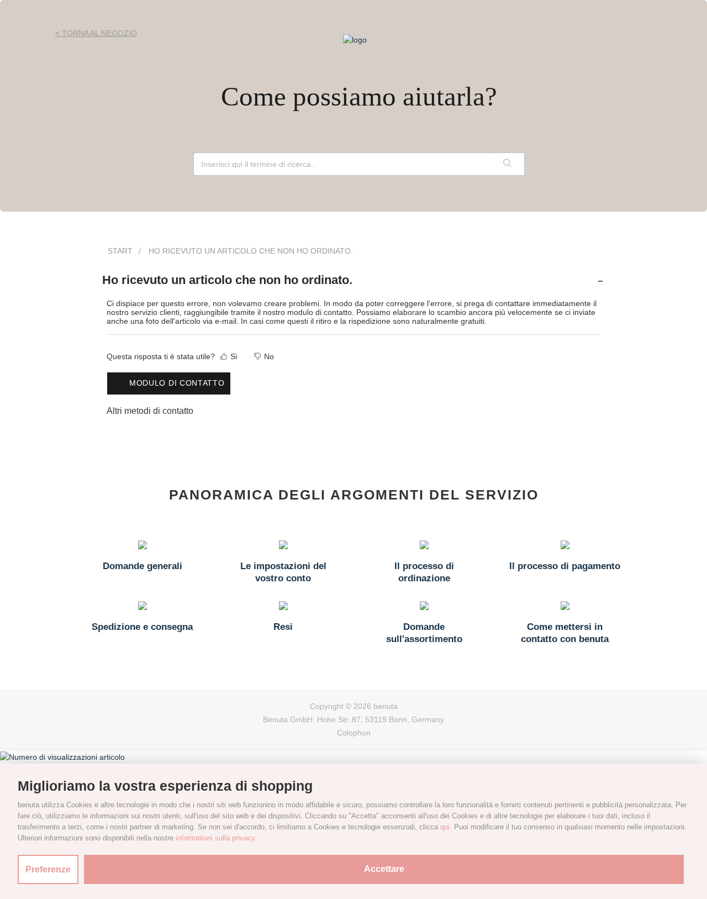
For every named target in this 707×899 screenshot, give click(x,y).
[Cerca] (507, 164)
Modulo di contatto (177, 382)
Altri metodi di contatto (150, 411)
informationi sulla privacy (215, 838)
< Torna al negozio (96, 33)
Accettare (384, 869)
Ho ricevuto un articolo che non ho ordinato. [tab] (227, 280)
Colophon (354, 732)
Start (120, 250)
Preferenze (48, 869)
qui (445, 827)
